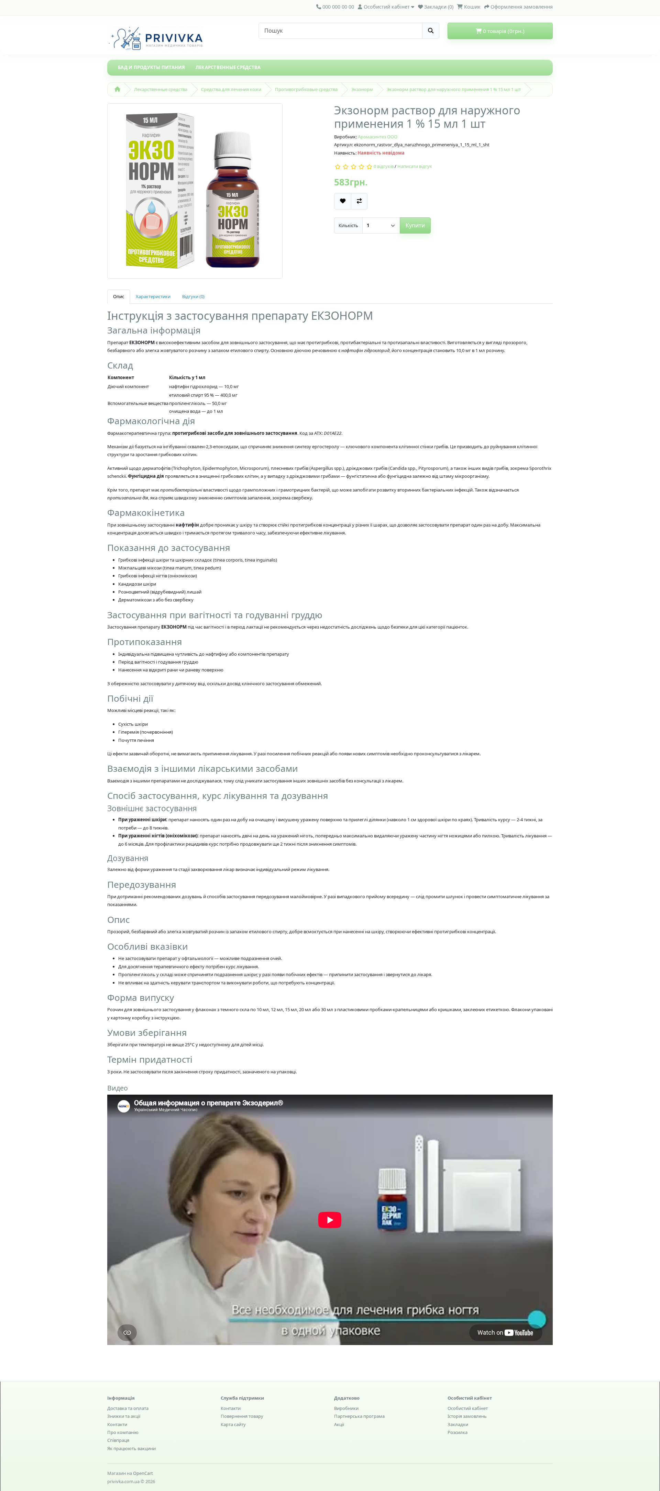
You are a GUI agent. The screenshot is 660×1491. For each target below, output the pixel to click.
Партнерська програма (359, 1416)
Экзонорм (362, 89)
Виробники (346, 1408)
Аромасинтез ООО (377, 137)
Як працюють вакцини (131, 1448)
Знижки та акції (123, 1416)
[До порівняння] (359, 201)
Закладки (458, 1424)
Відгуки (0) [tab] (193, 296)
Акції (339, 1424)
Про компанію (123, 1432)
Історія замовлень (467, 1416)
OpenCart (143, 1473)
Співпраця (118, 1440)
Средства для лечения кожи (231, 89)
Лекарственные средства (228, 67)
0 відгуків (384, 166)
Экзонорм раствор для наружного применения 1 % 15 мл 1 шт (454, 89)
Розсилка (458, 1432)
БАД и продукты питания (151, 67)
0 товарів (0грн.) (503, 30)
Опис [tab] (118, 296)
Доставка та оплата (127, 1408)
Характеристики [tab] (153, 296)
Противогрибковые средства (306, 89)
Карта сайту (233, 1424)
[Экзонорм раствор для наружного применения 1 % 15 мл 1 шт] (195, 193)
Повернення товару (242, 1416)
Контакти (117, 1424)
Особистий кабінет (468, 1408)
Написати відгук (414, 166)
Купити (415, 225)
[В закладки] (342, 201)
